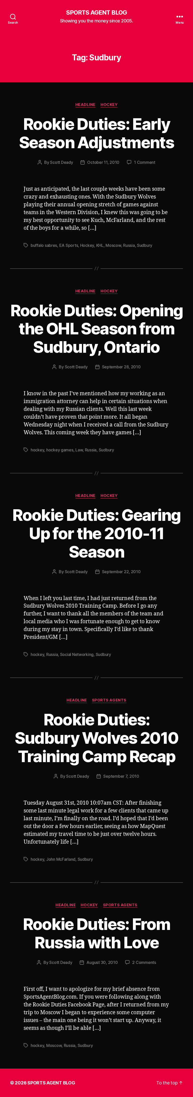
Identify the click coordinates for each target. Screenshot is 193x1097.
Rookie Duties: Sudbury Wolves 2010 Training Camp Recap (96, 738)
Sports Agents (109, 700)
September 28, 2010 (121, 366)
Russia (129, 245)
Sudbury (144, 245)
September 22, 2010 (121, 571)
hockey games (59, 449)
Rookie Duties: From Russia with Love (96, 933)
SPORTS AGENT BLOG (96, 13)
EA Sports (68, 245)
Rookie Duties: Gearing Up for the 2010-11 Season (96, 533)
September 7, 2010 (121, 776)
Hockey (109, 104)
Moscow (113, 245)
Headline (85, 104)
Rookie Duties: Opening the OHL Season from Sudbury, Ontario (96, 329)
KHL (100, 245)
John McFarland (60, 859)
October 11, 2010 (103, 162)
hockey (37, 449)
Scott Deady (61, 162)
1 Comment (144, 162)
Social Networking (76, 654)
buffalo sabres (44, 245)
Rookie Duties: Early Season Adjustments (96, 133)
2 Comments (144, 962)
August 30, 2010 (102, 962)
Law (79, 449)
